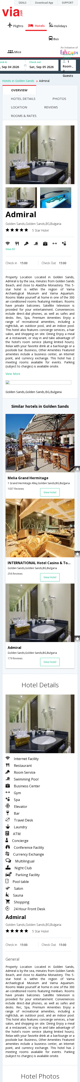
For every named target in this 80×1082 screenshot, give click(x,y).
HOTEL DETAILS (23, 98)
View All (10, 249)
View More (13, 374)
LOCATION (19, 107)
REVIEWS (51, 107)
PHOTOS (59, 98)
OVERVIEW (19, 90)
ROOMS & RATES (23, 116)
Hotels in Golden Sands (18, 81)
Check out (35, 62)
